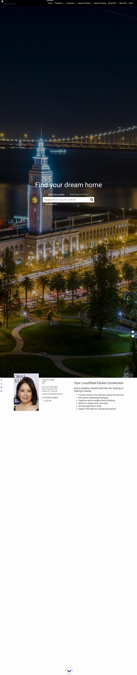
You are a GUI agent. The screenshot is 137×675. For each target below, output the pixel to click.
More (132, 4)
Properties (60, 4)
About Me (113, 4)
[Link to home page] (10, 3)
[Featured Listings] (132, 331)
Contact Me (47, 401)
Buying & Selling (85, 4)
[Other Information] (132, 336)
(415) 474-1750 (52, 389)
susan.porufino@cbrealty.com (52, 394)
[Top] (132, 327)
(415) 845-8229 (52, 387)
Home (50, 3)
